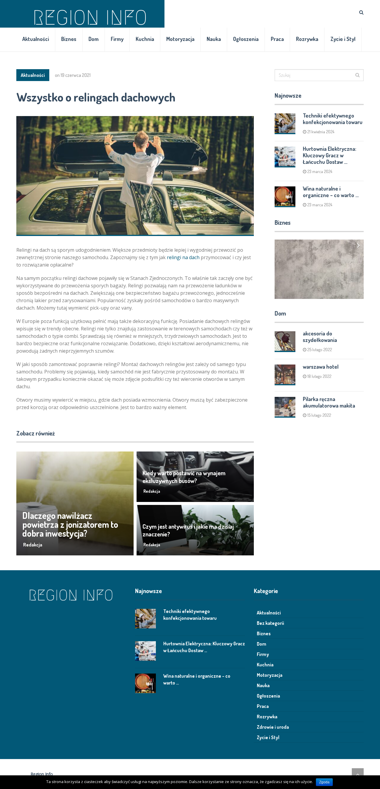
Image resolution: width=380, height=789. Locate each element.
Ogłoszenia (246, 39)
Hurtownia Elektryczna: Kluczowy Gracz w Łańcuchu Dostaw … (329, 155)
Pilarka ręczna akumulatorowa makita (329, 402)
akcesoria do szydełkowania (320, 336)
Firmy (117, 39)
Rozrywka (307, 39)
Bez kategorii (270, 623)
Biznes (68, 39)
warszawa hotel (320, 366)
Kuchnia (145, 39)
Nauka (214, 39)
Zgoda (324, 782)
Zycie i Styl (342, 39)
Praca (277, 39)
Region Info (42, 774)
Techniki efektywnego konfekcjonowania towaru (332, 118)
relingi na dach (183, 257)
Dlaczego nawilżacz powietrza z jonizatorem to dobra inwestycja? (70, 524)
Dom (93, 39)
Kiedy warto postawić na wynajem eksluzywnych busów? (184, 476)
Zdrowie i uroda (273, 727)
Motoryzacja (180, 39)
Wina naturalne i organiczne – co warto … (331, 191)
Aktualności (35, 39)
